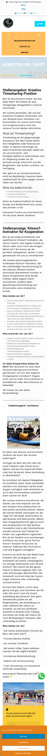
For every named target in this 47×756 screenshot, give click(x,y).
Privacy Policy (27, 753)
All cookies (23, 736)
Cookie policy (18, 753)
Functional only (23, 742)
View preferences (23, 748)
